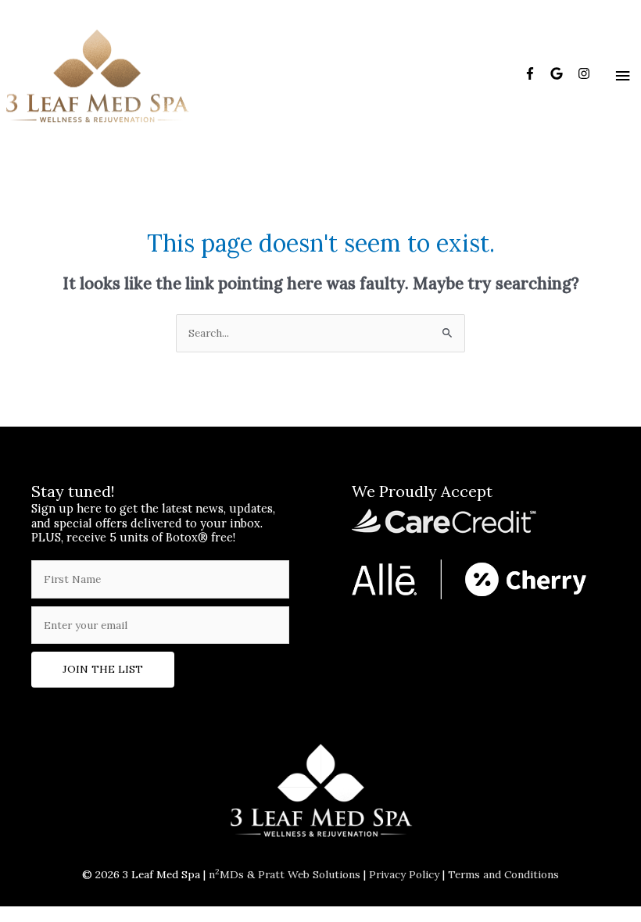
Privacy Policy (404, 874)
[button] (102, 669)
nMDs (226, 874)
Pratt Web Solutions (309, 874)
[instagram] (586, 73)
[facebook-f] (536, 73)
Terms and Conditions (503, 874)
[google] (562, 73)
